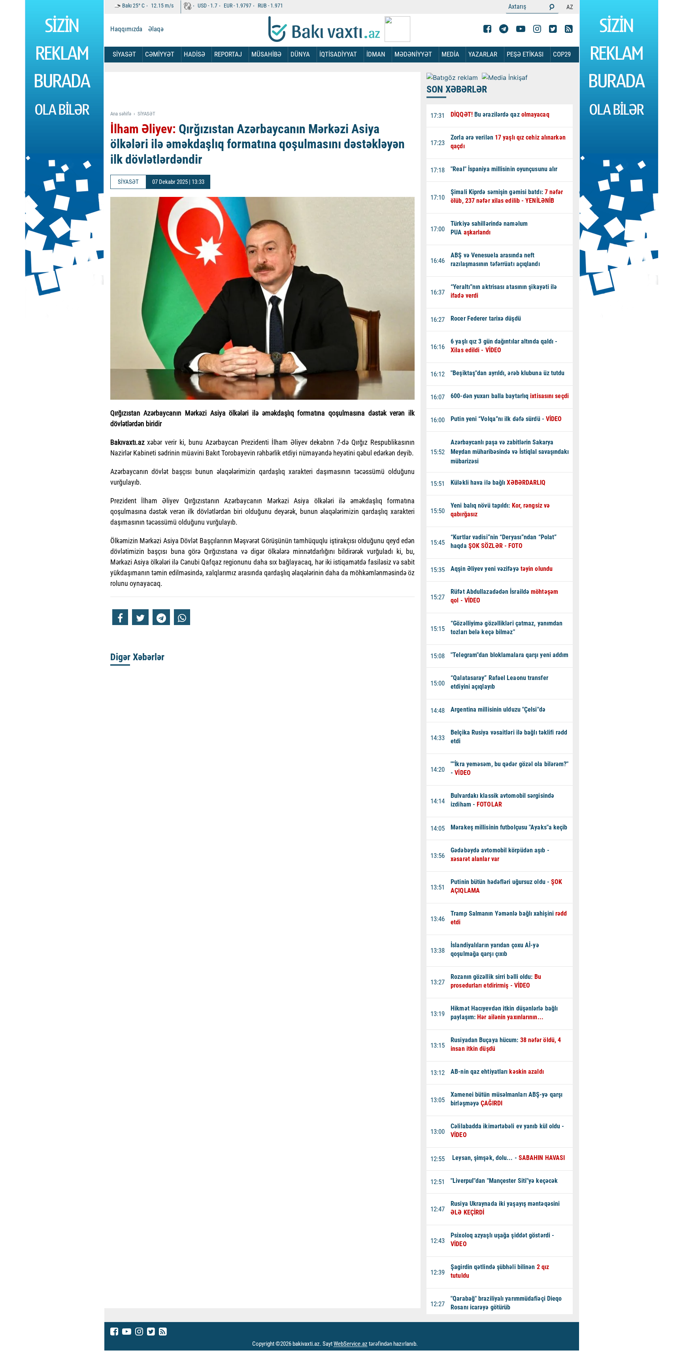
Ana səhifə (120, 114)
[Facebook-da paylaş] (120, 617)
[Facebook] (487, 28)
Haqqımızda (126, 29)
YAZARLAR (482, 54)
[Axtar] (551, 6)
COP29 (562, 54)
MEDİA (450, 54)
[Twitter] (553, 28)
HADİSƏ (194, 54)
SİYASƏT (124, 54)
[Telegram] (503, 28)
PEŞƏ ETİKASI (525, 54)
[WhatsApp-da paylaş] (182, 617)
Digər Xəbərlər (137, 657)
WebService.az (351, 1344)
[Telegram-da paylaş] (161, 617)
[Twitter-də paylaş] (140, 617)
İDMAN (375, 54)
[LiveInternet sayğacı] (425, 1344)
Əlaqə (156, 29)
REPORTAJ (228, 54)
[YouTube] (520, 28)
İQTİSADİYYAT (338, 54)
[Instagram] (537, 28)
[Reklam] (268, 91)
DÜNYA (300, 54)
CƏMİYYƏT (159, 54)
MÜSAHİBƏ (266, 54)
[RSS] (569, 28)
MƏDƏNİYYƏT (413, 54)
